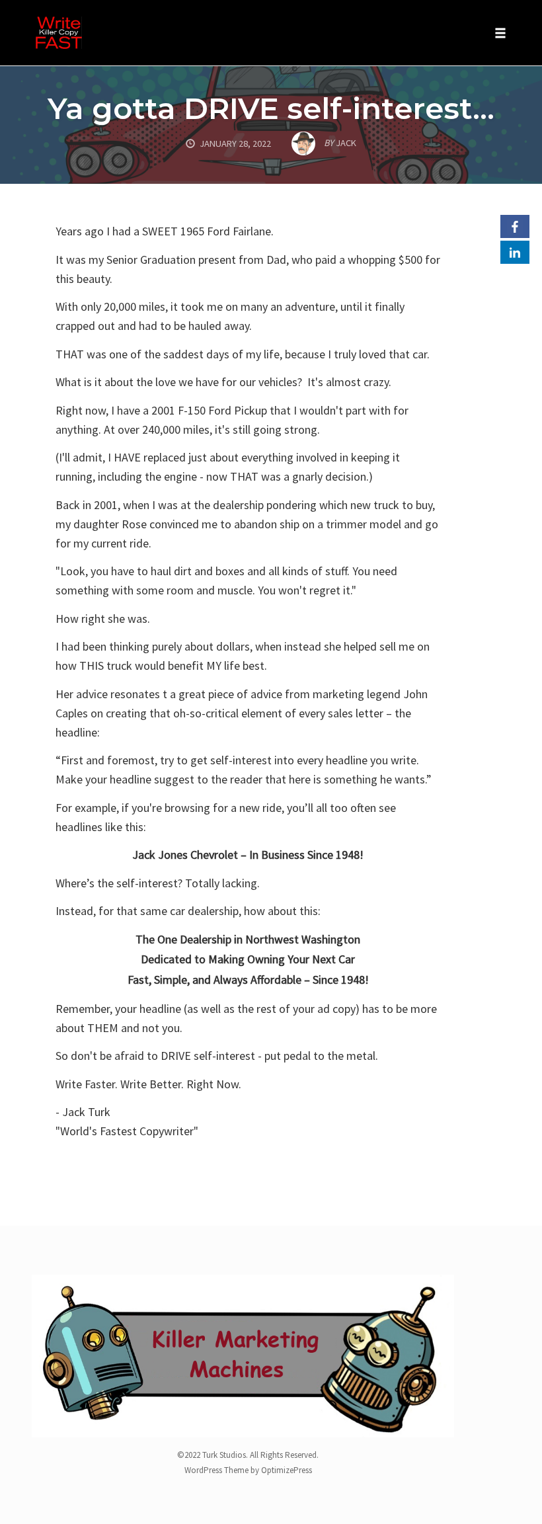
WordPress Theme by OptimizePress (248, 1470)
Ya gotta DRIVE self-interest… (271, 108)
